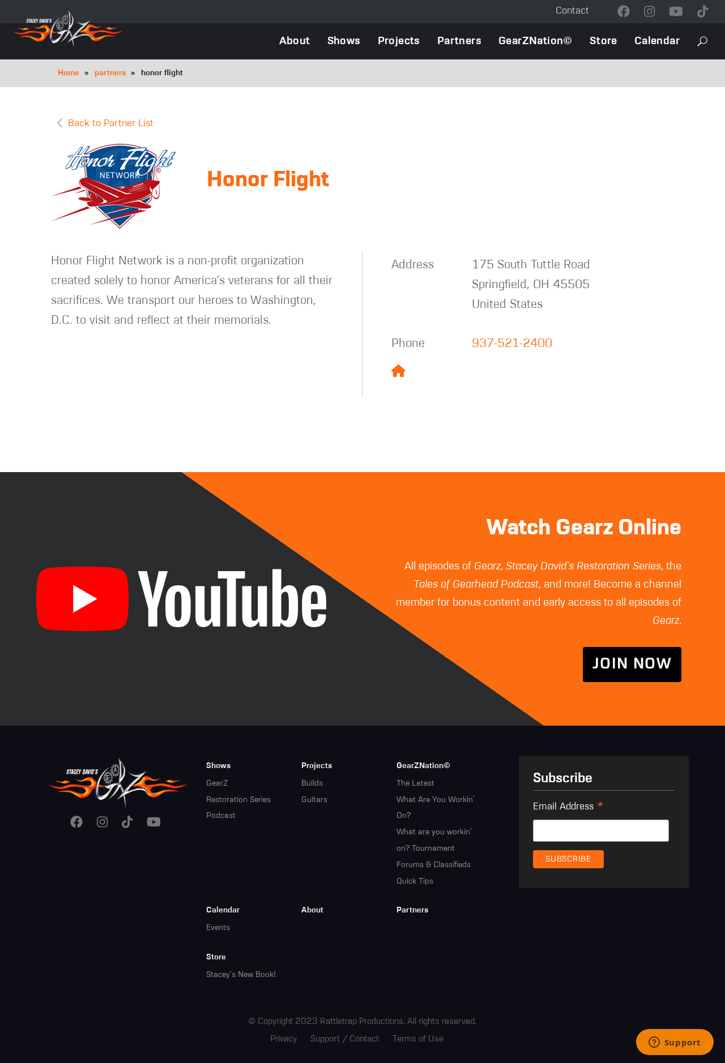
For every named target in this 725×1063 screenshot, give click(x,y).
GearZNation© (535, 41)
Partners (459, 41)
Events (218, 928)
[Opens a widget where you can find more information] (675, 1043)
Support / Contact (344, 1039)
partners (110, 73)
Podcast (221, 816)
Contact (572, 11)
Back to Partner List (110, 123)
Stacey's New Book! (241, 975)
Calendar (657, 41)
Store (603, 41)
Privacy (283, 1039)
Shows (344, 41)
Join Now (632, 664)
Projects (399, 41)
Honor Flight (268, 180)
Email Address (568, 808)
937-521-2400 (512, 344)
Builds (312, 783)
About (294, 41)
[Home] (118, 782)
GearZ (217, 783)
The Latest (415, 783)
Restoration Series (238, 800)
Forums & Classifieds (433, 865)
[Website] (398, 372)
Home (68, 73)
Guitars (314, 800)
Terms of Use (418, 1039)
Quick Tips (414, 881)
